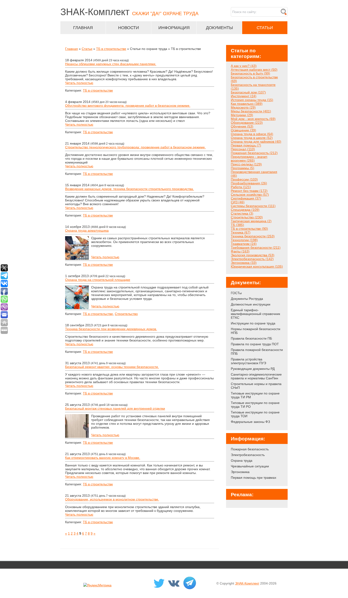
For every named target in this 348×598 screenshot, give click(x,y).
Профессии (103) (244, 179)
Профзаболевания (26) (249, 183)
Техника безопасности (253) (253, 236)
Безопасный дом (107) (248, 92)
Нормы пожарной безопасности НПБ (255, 331)
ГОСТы (236, 293)
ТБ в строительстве (111, 49)
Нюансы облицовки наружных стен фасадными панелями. (110, 64)
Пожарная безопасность (250, 449)
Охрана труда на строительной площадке (97, 280)
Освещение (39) (243, 130)
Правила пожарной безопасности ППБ (257, 351)
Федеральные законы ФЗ (250, 422)
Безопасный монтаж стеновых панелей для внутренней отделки (115, 408)
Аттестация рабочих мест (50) (254, 69)
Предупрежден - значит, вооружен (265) (249, 158)
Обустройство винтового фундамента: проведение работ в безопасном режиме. (127, 105)
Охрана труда (241, 460)
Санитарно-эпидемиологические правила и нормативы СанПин (256, 376)
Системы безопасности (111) (253, 206)
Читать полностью (79, 83)
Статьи (87, 49)
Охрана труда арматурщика (87, 230)
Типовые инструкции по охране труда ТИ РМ (255, 395)
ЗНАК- (129, 12)
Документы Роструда (247, 299)
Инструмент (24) (243, 96)
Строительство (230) (247, 217)
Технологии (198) (244, 240)
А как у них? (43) (244, 66)
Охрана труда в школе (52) (252, 138)
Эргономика (240, 472)
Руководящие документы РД (253, 369)
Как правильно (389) (247, 104)
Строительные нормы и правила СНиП (256, 386)
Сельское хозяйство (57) (250, 194)
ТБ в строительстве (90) (249, 228)
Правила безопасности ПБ (251, 338)
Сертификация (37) (246, 198)
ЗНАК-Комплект (247, 583)
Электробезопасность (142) (252, 259)
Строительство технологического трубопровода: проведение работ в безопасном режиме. (135, 147)
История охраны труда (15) (252, 100)
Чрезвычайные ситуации (250, 466)
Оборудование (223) (247, 122)
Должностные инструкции (250, 304)
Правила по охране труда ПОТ (255, 344)
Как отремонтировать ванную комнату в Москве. (102, 458)
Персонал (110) (243, 149)
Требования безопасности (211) (256, 247)
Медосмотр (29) (243, 107)
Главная (71, 49)
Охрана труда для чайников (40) (256, 141)
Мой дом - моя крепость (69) (253, 119)
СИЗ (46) (238, 202)
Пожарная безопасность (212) (254, 153)
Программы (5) (242, 168)
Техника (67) (240, 232)
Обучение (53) (242, 126)
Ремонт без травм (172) (249, 191)
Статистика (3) (242, 213)
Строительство (126, 314)
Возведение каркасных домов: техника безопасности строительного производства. (129, 189)
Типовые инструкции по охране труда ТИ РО (255, 404)
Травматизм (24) (244, 244)
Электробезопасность (248, 455)
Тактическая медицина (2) (251, 221)
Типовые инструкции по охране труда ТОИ (255, 414)
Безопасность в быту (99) (250, 73)
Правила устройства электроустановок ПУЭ (248, 361)
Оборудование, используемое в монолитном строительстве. (112, 499)
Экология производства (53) (252, 255)
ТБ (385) (237, 225)
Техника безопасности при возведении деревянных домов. (111, 329)
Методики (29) (242, 115)
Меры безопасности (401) (251, 111)
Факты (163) (240, 251)
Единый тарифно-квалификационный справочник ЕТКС (255, 313)
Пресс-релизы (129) (246, 164)
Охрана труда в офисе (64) (252, 134)
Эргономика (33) (244, 263)
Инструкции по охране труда (253, 323)
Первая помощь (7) (246, 145)
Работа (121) (241, 187)
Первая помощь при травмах (253, 477)
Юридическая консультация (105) (257, 266)
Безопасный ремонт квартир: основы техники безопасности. (112, 367)
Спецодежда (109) (245, 210)
